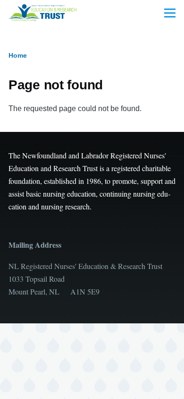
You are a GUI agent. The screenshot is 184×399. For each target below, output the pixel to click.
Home (17, 55)
